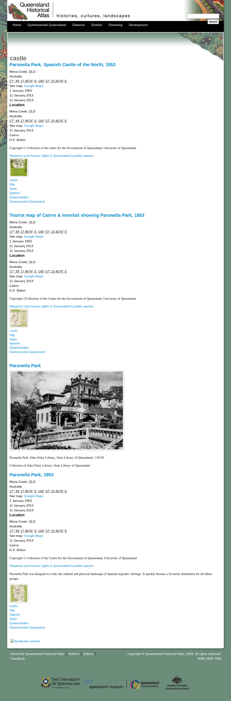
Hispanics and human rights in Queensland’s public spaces (51, 155)
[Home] (115, 20)
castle (13, 180)
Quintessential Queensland (47, 25)
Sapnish (14, 614)
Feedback (18, 658)
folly (12, 184)
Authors (73, 654)
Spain (13, 188)
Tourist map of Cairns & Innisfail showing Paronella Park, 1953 (76, 215)
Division (96, 25)
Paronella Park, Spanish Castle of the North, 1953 (62, 64)
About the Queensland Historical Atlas (37, 654)
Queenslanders (19, 197)
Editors (88, 654)
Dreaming (115, 25)
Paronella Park (25, 365)
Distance (78, 25)
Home (17, 25)
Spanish (14, 193)
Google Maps (33, 86)
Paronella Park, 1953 (31, 474)
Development (138, 25)
